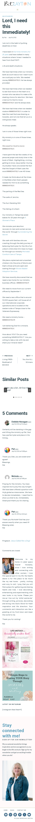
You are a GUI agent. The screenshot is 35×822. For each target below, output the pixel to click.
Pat (5, 37)
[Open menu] (17, 9)
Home (6, 810)
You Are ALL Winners (27, 359)
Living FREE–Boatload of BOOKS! (7, 360)
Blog (12, 810)
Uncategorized (7, 16)
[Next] (29, 390)
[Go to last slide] (5, 390)
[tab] (13, 397)
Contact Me (21, 810)
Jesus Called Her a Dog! (20, 541)
